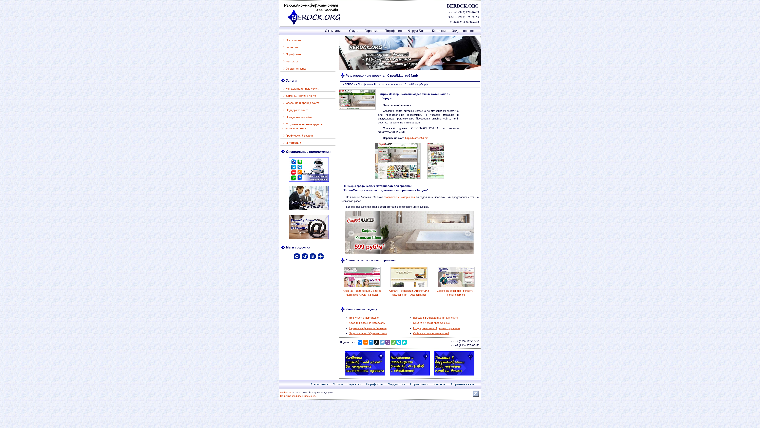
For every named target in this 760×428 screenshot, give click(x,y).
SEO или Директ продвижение (431, 322)
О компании (333, 30)
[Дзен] (320, 260)
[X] (376, 342)
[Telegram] (382, 342)
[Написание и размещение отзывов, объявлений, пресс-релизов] (410, 375)
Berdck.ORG (286, 392)
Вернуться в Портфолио (364, 317)
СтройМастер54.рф (416, 138)
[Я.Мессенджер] (404, 342)
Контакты (439, 30)
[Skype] (398, 342)
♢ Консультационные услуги (300, 88)
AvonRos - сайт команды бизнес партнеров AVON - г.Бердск (362, 292)
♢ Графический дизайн (297, 135)
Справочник (419, 384)
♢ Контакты (290, 61)
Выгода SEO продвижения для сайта (435, 317)
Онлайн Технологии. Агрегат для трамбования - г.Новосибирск (409, 292)
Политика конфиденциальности (298, 395)
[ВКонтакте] (312, 260)
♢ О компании (291, 40)
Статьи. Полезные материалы (367, 322)
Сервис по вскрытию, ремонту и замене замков (456, 292)
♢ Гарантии (290, 47)
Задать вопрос (463, 30)
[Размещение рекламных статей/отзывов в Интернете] (410, 53)
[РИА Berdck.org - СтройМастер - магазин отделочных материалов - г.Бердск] (398, 178)
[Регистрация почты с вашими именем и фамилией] (309, 239)
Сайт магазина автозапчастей (431, 333)
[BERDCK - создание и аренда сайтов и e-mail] (312, 24)
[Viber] (387, 342)
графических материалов (399, 197)
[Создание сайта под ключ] (365, 375)
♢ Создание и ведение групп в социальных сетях (302, 126)
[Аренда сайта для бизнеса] (309, 210)
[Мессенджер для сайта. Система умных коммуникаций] (309, 182)
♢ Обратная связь (294, 68)
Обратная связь (462, 384)
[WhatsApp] (393, 342)
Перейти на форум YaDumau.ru (368, 328)
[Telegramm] (304, 260)
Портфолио (393, 30)
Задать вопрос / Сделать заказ (368, 333)
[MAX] (296, 260)
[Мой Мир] (371, 342)
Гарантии (371, 30)
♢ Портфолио (291, 54)
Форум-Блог (417, 30)
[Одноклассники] (365, 342)
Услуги (353, 30)
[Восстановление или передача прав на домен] (454, 375)
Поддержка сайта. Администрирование (436, 328)
